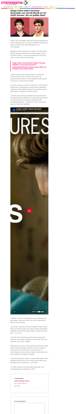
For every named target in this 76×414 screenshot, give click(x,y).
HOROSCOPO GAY (37, 7)
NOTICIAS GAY (8, 7)
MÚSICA (20, 7)
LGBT (15, 7)
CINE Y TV (27, 7)
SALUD (46, 7)
